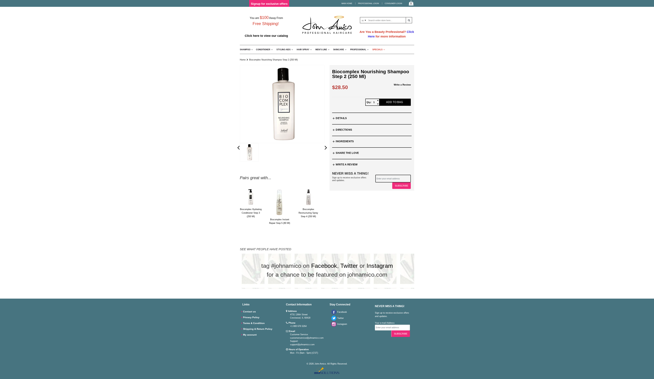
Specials (377, 49)
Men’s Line (321, 49)
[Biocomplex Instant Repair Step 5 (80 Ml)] (280, 202)
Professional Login (368, 3)
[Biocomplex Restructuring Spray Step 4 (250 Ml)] (308, 197)
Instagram (380, 265)
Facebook (324, 265)
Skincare (338, 49)
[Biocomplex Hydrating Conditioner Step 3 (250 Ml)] (251, 197)
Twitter (349, 265)
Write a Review (402, 85)
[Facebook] (333, 314)
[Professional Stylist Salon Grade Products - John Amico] (327, 34)
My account (250, 334)
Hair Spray (303, 49)
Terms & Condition (254, 323)
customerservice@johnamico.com (307, 338)
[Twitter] (333, 320)
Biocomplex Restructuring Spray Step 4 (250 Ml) (308, 213)
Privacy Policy (251, 317)
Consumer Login (393, 3)
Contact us (249, 311)
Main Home (346, 3)
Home (243, 59)
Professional (358, 49)
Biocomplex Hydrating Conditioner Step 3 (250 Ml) (251, 213)
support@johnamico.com (302, 344)
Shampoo (245, 49)
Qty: (369, 102)
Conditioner (263, 49)
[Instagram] (333, 326)
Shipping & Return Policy (257, 329)
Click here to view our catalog (266, 35)
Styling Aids (283, 49)
